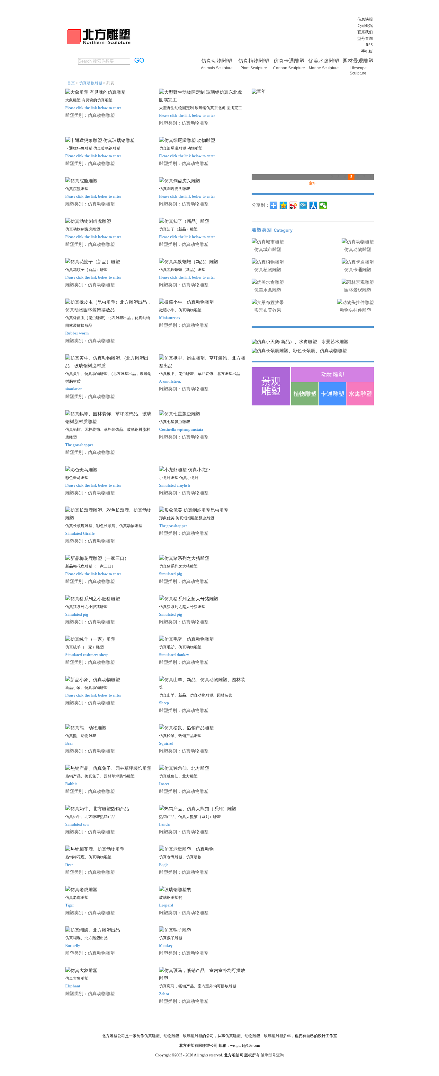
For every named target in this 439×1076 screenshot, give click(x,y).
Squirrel (166, 743)
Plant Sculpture (253, 68)
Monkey (166, 945)
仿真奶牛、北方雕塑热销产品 (90, 816)
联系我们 (365, 32)
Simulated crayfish (174, 485)
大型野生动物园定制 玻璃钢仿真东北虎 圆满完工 (200, 108)
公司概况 (365, 25)
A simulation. (170, 381)
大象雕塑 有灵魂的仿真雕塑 (88, 100)
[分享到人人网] (313, 205)
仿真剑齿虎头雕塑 (174, 189)
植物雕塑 (305, 394)
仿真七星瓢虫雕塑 (174, 422)
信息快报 (365, 19)
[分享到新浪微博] (294, 205)
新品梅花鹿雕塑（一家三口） (90, 566)
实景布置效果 (267, 310)
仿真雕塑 (152, 1036)
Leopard (166, 905)
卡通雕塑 (332, 394)
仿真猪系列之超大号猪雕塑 (182, 606)
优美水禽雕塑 (323, 61)
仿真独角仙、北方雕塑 (178, 776)
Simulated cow (77, 824)
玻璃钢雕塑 (192, 1036)
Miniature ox (169, 318)
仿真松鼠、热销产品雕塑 (180, 735)
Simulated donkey (174, 655)
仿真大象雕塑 (76, 978)
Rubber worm (77, 333)
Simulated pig (170, 574)
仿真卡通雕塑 (288, 61)
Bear (69, 743)
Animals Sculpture (217, 68)
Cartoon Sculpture (289, 68)
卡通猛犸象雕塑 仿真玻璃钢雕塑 (92, 148)
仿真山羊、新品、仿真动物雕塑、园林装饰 (195, 695)
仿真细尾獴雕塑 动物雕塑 (180, 148)
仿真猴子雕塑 (170, 938)
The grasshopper (79, 445)
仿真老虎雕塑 (76, 897)
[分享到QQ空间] (284, 205)
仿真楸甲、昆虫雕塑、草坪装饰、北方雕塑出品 (199, 373)
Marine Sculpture (324, 68)
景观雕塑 (271, 386)
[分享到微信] (323, 205)
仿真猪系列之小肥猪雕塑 (86, 606)
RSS (369, 45)
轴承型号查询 (272, 1055)
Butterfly (72, 945)
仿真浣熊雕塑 (76, 189)
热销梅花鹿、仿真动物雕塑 (88, 857)
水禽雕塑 (360, 394)
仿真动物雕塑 (216, 61)
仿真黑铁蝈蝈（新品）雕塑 (182, 269)
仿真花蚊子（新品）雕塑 (86, 269)
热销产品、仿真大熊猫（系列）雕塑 (190, 816)
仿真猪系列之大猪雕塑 (178, 566)
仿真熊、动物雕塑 (80, 735)
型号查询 (365, 38)
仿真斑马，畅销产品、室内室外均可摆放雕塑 (197, 986)
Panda (164, 824)
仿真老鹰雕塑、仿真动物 (180, 857)
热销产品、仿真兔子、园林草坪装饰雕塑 (100, 776)
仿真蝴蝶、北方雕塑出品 (86, 938)
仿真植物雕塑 (253, 61)
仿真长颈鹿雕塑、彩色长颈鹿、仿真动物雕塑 (103, 526)
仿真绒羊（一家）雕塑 (84, 647)
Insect (164, 784)
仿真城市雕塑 (267, 249)
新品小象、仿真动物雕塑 (86, 687)
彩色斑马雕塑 (76, 477)
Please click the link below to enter (93, 108)
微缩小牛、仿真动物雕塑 (180, 310)
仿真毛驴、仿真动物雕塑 (180, 647)
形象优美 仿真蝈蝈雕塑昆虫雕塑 (186, 518)
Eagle (163, 865)
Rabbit (71, 784)
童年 (313, 183)
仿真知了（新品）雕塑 (178, 229)
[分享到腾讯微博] (304, 205)
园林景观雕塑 (358, 61)
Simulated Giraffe (79, 533)
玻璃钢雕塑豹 (170, 897)
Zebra (164, 994)
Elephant (72, 986)
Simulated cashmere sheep (87, 655)
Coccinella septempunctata (181, 429)
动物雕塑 (332, 374)
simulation (74, 389)
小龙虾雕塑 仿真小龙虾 (179, 477)
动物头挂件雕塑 (355, 310)
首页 (71, 83)
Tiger (69, 905)
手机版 (367, 51)
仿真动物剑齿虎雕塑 (82, 229)
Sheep (164, 703)
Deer (69, 865)
